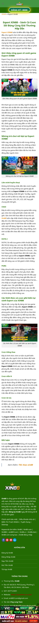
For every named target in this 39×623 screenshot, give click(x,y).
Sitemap (5, 524)
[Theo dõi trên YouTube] (11, 540)
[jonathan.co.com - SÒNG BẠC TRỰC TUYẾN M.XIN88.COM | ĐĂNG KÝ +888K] (19, 3)
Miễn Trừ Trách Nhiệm (10, 522)
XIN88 (4, 14)
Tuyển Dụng (25, 522)
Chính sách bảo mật (9, 519)
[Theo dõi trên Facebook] (3, 540)
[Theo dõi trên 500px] (14, 540)
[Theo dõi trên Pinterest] (7, 540)
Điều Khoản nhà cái (27, 519)
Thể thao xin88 (25, 464)
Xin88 (4, 218)
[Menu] (3, 3)
